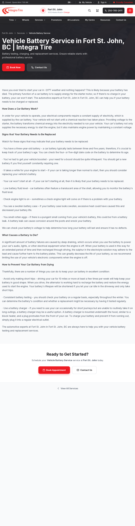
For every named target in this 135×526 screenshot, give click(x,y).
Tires (11, 20)
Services (39, 20)
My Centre (90, 20)
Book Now (15, 67)
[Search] (89, 10)
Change (67, 12)
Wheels (25, 20)
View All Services (69, 388)
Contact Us (121, 20)
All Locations (73, 20)
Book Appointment (56, 370)
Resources (105, 20)
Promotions (56, 20)
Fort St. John (7, 33)
